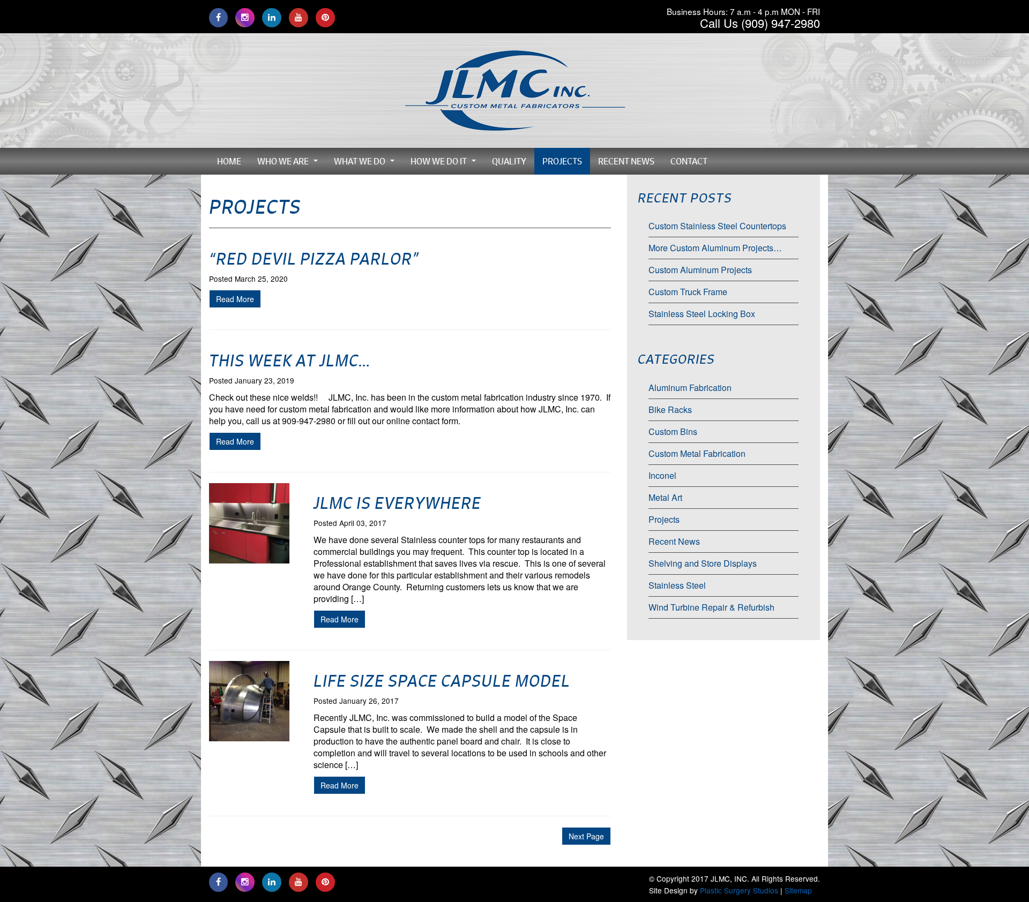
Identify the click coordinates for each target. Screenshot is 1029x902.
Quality (509, 161)
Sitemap (798, 890)
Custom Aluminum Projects (700, 270)
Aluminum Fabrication (690, 387)
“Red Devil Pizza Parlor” (314, 258)
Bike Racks (670, 409)
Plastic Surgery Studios (739, 890)
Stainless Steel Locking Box (701, 313)
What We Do (367, 164)
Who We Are (290, 164)
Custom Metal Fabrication (696, 453)
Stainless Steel (677, 585)
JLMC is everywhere (397, 502)
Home (229, 161)
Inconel (662, 475)
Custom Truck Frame (687, 291)
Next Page (586, 836)
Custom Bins (672, 431)
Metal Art (665, 497)
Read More (235, 299)
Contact (688, 161)
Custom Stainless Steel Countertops (717, 226)
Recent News (626, 161)
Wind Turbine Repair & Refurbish (711, 607)
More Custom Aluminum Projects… (715, 248)
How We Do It (446, 164)
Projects (562, 161)
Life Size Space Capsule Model (442, 680)
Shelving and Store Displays (702, 563)
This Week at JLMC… (290, 360)
